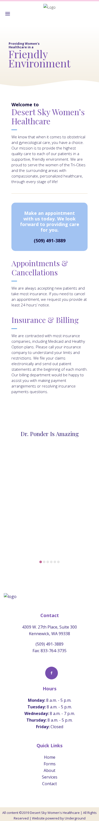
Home (49, 757)
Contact (49, 783)
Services (49, 777)
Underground (75, 818)
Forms (50, 764)
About (49, 770)
